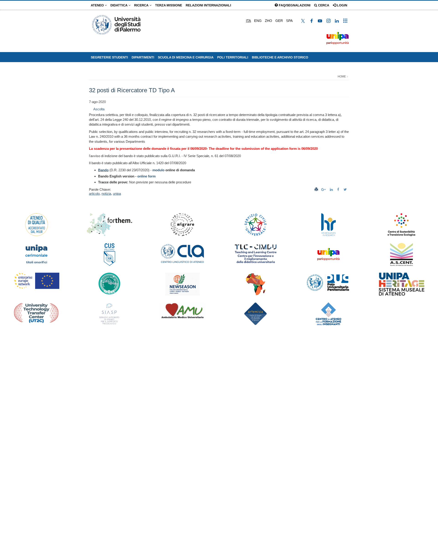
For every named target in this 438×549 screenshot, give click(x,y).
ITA (248, 21)
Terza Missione (168, 5)
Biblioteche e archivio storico (280, 57)
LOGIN (341, 5)
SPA (289, 21)
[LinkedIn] (332, 189)
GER (279, 21)
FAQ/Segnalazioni (294, 5)
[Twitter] (346, 189)
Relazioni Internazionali (208, 5)
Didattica (119, 5)
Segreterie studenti (109, 57)
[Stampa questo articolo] (316, 189)
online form (146, 176)
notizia (106, 193)
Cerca (323, 5)
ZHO (268, 21)
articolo (94, 193)
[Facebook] (338, 189)
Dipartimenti (143, 57)
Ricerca (141, 5)
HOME (342, 76)
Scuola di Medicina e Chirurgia (186, 57)
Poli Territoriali (232, 57)
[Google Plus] (324, 189)
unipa (117, 193)
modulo (158, 170)
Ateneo (98, 5)
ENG (258, 21)
